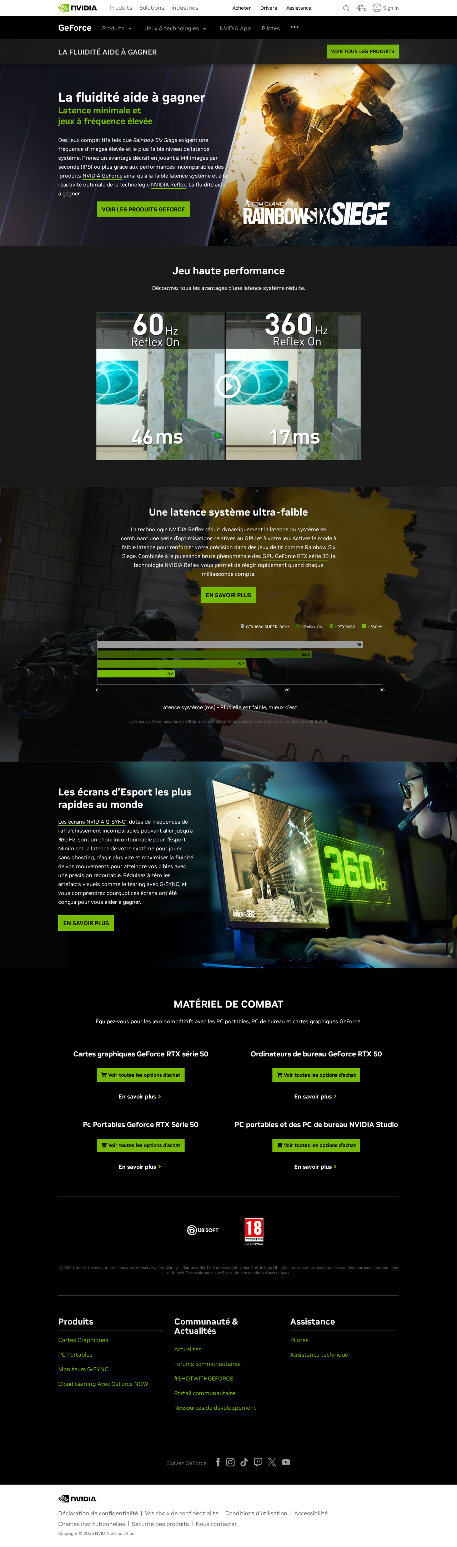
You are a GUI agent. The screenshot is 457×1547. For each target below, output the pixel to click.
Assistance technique (319, 1354)
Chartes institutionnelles (91, 1523)
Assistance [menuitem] (298, 8)
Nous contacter (216, 1523)
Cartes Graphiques (83, 1339)
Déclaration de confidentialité (98, 1513)
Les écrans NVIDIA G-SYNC (92, 821)
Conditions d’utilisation (256, 1513)
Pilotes (271, 28)
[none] (346, 5)
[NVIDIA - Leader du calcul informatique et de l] (77, 8)
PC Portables (75, 1354)
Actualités (187, 1349)
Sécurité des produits (160, 1523)
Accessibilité (311, 1513)
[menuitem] (121, 7)
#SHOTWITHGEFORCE (203, 1378)
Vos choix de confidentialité (182, 1513)
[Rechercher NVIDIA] (346, 6)
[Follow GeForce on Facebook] (218, 1462)
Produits (121, 7)
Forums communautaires (207, 1363)
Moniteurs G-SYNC (83, 1369)
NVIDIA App (235, 28)
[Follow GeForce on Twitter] (272, 1462)
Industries (184, 7)
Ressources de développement (215, 1407)
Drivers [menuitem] (268, 8)
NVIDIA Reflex (168, 184)
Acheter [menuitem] (241, 8)
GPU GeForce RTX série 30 (295, 556)
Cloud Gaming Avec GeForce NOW (103, 1383)
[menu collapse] (207, 8)
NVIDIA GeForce (102, 175)
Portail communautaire (204, 1393)
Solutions (151, 7)
